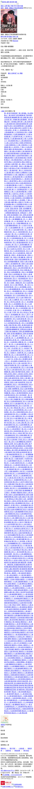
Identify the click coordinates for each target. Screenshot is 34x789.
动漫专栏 (8, 750)
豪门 (15, 73)
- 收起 (2, 111)
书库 (15, 2)
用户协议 (26, 750)
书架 (12, 6)
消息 (18, 6)
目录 (8, 43)
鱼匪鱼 (3, 724)
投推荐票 (3, 87)
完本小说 (15, 36)
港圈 (21, 73)
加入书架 (9, 41)
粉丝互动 (15, 41)
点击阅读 (3, 41)
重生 (9, 73)
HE (18, 73)
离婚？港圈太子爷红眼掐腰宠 (14, 8)
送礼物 (3, 102)
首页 (8, 2)
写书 (15, 6)
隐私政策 (17, 750)
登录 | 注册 (4, 6)
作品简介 (3, 43)
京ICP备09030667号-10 (7, 770)
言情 (12, 73)
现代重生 (9, 36)
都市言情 (3, 36)
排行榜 (12, 2)
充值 (21, 6)
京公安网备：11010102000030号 (12, 775)
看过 (9, 6)
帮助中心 (3, 748)
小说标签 (21, 748)
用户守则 (12, 748)
